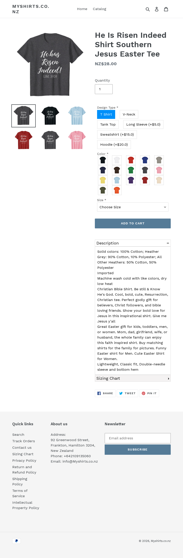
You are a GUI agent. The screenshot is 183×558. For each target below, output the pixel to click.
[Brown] (117, 170)
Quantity (102, 80)
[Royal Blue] (145, 160)
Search (18, 434)
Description (107, 243)
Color (102, 154)
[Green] (131, 170)
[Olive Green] (103, 190)
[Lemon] (103, 180)
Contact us (21, 447)
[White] (117, 160)
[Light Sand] (159, 180)
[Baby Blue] (117, 180)
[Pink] (159, 170)
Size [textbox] (101, 200)
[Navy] (103, 170)
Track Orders (23, 441)
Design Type (107, 107)
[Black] (103, 160)
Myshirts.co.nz (31, 9)
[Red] (131, 160)
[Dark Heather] (145, 170)
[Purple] (131, 180)
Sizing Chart (108, 378)
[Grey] (159, 160)
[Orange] (117, 190)
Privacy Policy (24, 460)
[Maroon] (145, 180)
